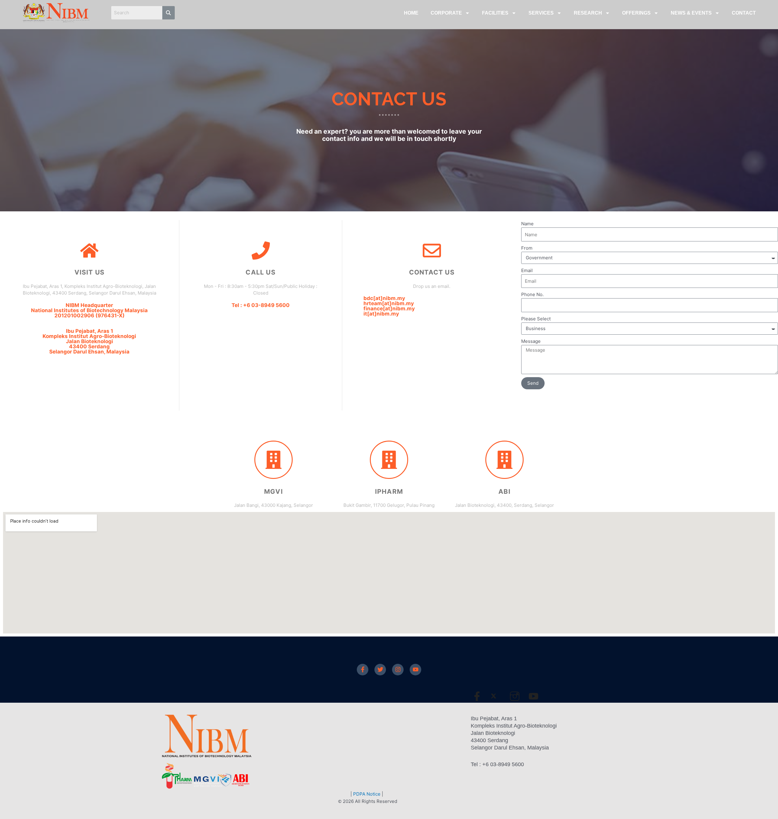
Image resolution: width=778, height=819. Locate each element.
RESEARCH (588, 12)
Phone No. (532, 294)
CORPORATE (446, 12)
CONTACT (744, 12)
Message (531, 341)
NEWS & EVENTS (691, 12)
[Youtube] (415, 669)
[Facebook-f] (362, 669)
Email (527, 270)
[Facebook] (479, 696)
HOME (411, 12)
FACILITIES (495, 12)
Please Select (536, 319)
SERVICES (541, 12)
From (526, 248)
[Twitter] (380, 669)
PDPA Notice (366, 794)
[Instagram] (398, 669)
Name (527, 224)
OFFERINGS (636, 12)
